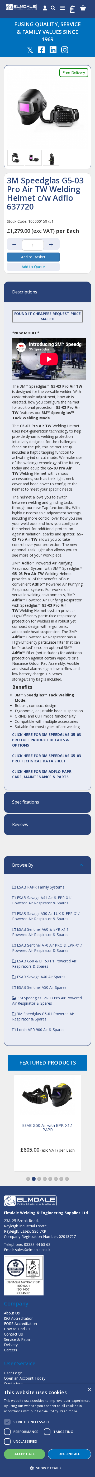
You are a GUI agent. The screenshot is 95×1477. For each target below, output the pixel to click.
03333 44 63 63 (37, 1244)
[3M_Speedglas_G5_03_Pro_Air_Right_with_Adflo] (15, 157)
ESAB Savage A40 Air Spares (40, 976)
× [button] (89, 1390)
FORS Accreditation (20, 1323)
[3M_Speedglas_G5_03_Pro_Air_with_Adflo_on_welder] (51, 157)
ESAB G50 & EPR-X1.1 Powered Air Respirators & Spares (44, 963)
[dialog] (47, 1430)
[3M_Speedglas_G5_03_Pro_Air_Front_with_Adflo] (33, 157)
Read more (68, 1411)
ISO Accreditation (19, 1318)
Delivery (11, 1344)
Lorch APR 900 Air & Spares (40, 1029)
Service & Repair (18, 1339)
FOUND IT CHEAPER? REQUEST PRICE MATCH (47, 316)
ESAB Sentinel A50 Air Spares (41, 987)
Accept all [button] (25, 1454)
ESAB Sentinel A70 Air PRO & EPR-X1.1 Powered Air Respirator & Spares (47, 948)
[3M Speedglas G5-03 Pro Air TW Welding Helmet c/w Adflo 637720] (47, 108)
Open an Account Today (24, 1378)
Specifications (25, 802)
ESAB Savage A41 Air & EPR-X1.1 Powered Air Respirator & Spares (42, 900)
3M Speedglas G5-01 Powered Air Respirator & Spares (43, 1016)
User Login (13, 1372)
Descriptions (24, 292)
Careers (10, 1349)
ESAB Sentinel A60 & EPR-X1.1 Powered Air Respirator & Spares (40, 932)
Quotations (13, 1383)
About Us (12, 1312)
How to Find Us (17, 1328)
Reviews (20, 824)
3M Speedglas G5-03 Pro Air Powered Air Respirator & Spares (47, 1000)
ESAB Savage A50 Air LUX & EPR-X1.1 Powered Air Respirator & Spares (46, 916)
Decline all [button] (69, 1454)
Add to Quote (33, 266)
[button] (28, 1179)
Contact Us (13, 1334)
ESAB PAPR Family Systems (40, 887)
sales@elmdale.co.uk (32, 1249)
